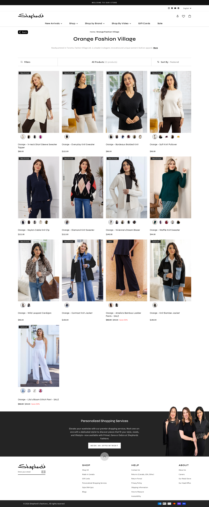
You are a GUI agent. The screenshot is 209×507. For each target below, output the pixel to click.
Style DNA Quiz (88, 487)
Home (92, 32)
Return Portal (136, 479)
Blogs (84, 492)
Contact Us (135, 470)
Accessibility (136, 496)
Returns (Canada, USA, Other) (142, 474)
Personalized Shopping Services (94, 483)
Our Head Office (185, 483)
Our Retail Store (185, 479)
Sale (160, 23)
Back (24, 32)
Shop (72, 23)
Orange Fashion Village (108, 32)
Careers (182, 474)
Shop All (85, 470)
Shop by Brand (94, 23)
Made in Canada (88, 474)
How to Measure (137, 492)
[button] (189, 16)
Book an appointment (104, 445)
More (155, 48)
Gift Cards (144, 23)
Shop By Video (120, 23)
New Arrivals (52, 23)
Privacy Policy (136, 483)
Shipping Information (139, 487)
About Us (182, 470)
